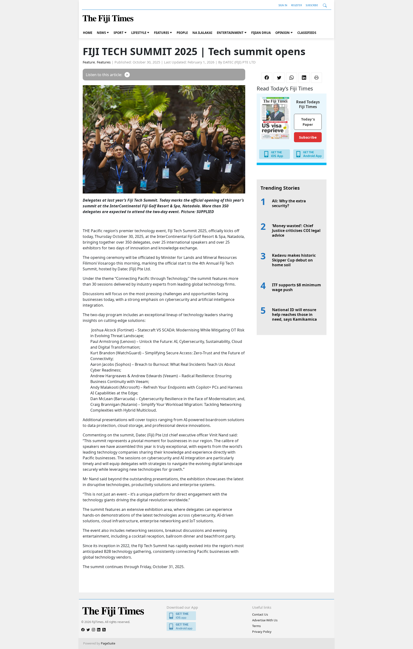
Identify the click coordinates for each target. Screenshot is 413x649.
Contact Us (260, 614)
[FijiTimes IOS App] (206, 615)
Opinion (282, 33)
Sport (119, 33)
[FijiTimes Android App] (206, 626)
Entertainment (230, 33)
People (182, 33)
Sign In (282, 5)
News (101, 33)
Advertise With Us (264, 620)
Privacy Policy (262, 631)
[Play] (127, 75)
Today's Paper (308, 122)
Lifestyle (138, 33)
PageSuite (108, 643)
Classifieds (306, 33)
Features (161, 33)
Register (296, 5)
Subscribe (312, 5)
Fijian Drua (261, 33)
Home (87, 33)
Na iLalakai (202, 33)
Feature (89, 62)
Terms (256, 626)
